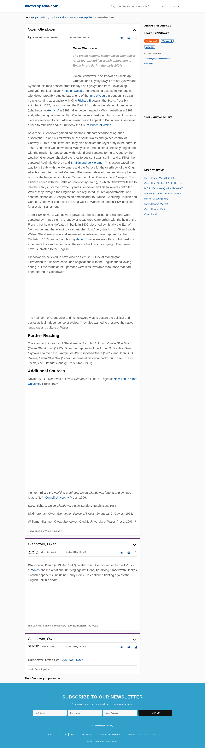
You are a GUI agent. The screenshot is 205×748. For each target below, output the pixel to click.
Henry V (81, 239)
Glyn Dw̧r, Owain (71, 660)
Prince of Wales (71, 90)
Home (50, 734)
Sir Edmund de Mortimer (87, 162)
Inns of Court (98, 95)
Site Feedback (87, 734)
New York (120, 379)
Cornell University (57, 497)
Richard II (84, 100)
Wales (35, 570)
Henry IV (53, 110)
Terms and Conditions (137, 734)
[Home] (41, 6)
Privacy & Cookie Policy (110, 734)
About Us (62, 734)
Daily (155, 734)
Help (73, 734)
